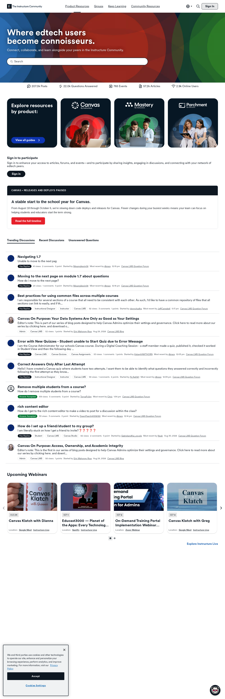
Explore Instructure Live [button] (202, 543)
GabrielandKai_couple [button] (131, 436)
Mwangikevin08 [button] (80, 266)
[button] (10, 258)
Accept (36, 676)
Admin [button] (22, 331)
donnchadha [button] (136, 308)
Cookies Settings (36, 685)
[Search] (198, 6)
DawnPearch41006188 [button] (90, 416)
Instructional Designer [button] (45, 308)
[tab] (21, 240)
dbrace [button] (107, 266)
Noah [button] (160, 436)
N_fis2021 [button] (134, 377)
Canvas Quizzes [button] (59, 354)
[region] (36, 670)
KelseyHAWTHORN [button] (143, 354)
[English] (24, 6)
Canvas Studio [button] (70, 436)
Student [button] (38, 436)
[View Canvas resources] (86, 123)
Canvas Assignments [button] (81, 354)
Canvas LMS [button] (80, 308)
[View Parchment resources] (193, 123)
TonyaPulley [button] (86, 396)
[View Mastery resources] (139, 123)
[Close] (64, 650)
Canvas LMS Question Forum (135, 266)
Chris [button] (109, 396)
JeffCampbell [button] (164, 308)
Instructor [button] (64, 308)
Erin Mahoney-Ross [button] (83, 331)
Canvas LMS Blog (115, 331)
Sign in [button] (16, 173)
